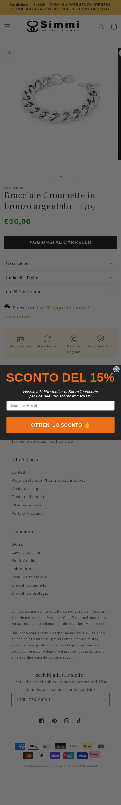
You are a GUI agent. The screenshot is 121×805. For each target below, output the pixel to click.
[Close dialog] (116, 369)
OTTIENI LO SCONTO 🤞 (60, 425)
